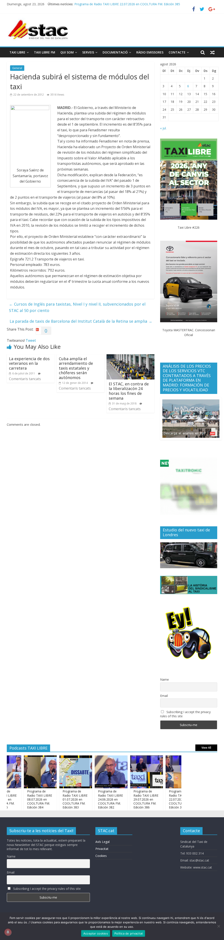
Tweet (31, 340)
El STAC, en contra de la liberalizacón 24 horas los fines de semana (129, 391)
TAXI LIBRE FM (44, 52)
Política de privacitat (128, 933)
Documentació (115, 52)
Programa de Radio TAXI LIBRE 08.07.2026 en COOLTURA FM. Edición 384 (29, 799)
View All (206, 748)
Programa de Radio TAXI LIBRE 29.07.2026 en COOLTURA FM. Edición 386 (135, 799)
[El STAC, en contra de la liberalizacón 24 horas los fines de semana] (131, 356)
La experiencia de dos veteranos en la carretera (29, 363)
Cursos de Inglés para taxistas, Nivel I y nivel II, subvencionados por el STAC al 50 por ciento (77, 307)
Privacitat (101, 849)
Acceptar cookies (95, 933)
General (17, 68)
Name (164, 679)
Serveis (88, 52)
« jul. (163, 128)
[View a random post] (212, 52)
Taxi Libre (17, 52)
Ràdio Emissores (149, 52)
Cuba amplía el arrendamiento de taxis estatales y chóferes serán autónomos (76, 368)
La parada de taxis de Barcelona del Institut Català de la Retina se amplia (81, 321)
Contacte (177, 52)
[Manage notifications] (7, 932)
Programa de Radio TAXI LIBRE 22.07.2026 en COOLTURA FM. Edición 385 (127, 4)
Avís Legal (102, 842)
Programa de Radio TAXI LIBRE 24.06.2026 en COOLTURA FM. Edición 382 (100, 799)
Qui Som (67, 52)
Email (164, 696)
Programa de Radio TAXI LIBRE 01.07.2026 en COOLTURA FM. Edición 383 (64, 799)
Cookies (101, 856)
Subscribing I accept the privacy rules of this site (185, 714)
